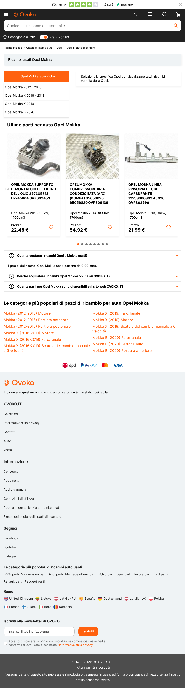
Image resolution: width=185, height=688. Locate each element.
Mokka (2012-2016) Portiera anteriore (36, 320)
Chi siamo (11, 414)
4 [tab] (90, 244)
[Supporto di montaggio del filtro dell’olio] (33, 156)
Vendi (8, 450)
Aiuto (7, 441)
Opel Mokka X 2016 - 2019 (25, 95)
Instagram (11, 556)
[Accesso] (135, 14)
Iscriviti (88, 631)
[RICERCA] (176, 25)
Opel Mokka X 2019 (19, 104)
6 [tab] (98, 244)
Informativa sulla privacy (22, 423)
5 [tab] (94, 244)
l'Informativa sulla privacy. (76, 645)
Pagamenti (11, 480)
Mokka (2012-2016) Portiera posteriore (37, 326)
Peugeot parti (35, 581)
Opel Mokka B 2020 (19, 112)
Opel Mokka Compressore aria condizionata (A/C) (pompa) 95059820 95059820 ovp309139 (89, 193)
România (65, 607)
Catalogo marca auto (39, 47)
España (90, 598)
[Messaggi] (149, 14)
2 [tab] (82, 244)
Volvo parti (107, 574)
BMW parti (12, 574)
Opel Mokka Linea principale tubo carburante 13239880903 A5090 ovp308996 (146, 193)
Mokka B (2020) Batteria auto (117, 344)
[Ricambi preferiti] (164, 14)
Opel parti (124, 574)
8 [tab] (107, 244)
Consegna (11, 471)
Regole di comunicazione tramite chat (31, 507)
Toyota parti (142, 574)
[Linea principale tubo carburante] (151, 156)
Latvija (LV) (138, 598)
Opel (59, 47)
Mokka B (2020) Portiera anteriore (122, 350)
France (14, 607)
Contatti (9, 432)
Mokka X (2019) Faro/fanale (116, 313)
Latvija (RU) (68, 598)
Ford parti (160, 574)
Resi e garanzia (15, 489)
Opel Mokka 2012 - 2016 (23, 87)
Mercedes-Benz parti (81, 574)
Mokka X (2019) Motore (112, 320)
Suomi (31, 607)
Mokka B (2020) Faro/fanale (116, 337)
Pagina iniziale (13, 47)
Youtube (10, 547)
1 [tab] (78, 244)
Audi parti (56, 574)
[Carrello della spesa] (178, 14)
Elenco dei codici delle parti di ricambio (32, 516)
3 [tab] (86, 244)
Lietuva (46, 598)
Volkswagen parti (34, 574)
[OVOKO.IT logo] (25, 14)
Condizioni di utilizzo (19, 498)
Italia (47, 607)
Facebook (11, 538)
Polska (159, 598)
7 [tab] (103, 244)
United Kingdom (21, 598)
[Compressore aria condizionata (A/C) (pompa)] (92, 156)
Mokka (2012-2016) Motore (27, 313)
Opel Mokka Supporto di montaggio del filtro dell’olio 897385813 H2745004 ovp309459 (33, 191)
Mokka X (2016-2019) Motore (29, 333)
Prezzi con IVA (60, 37)
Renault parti (13, 581)
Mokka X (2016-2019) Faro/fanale (32, 339)
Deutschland (112, 598)
